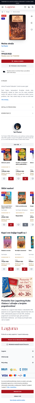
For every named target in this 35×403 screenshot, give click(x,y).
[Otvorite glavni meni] (2, 7)
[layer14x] (25, 375)
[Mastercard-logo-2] (10, 375)
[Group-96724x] (20, 375)
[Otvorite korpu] (29, 7)
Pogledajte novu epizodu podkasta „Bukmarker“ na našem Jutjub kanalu (17, 2)
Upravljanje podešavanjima (17, 400)
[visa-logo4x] (4, 375)
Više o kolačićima (11, 387)
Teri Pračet (4, 46)
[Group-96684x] (23, 369)
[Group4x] (15, 375)
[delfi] (4, 369)
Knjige (8, 12)
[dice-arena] (13, 369)
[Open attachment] (32, 17)
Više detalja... (5, 99)
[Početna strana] (10, 7)
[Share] (31, 23)
